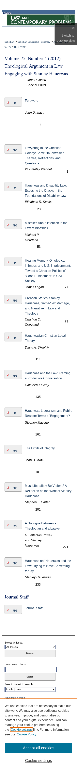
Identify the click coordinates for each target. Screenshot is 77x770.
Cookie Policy (26, 734)
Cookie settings (21, 729)
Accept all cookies (38, 748)
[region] (38, 734)
